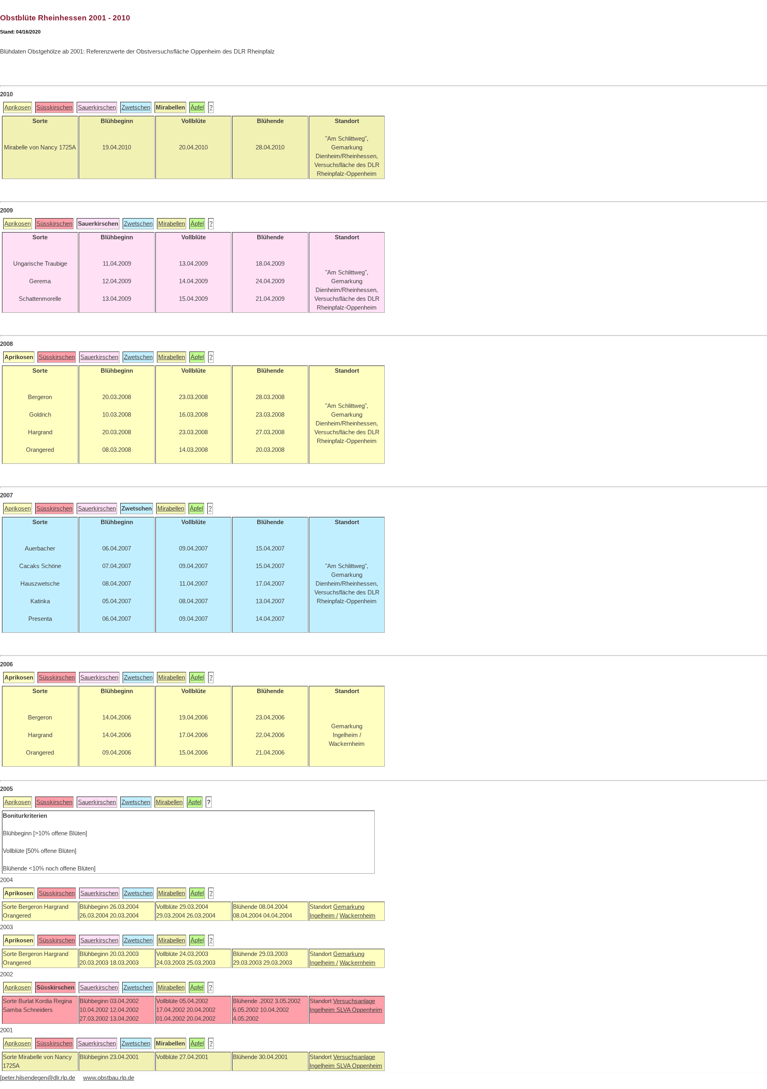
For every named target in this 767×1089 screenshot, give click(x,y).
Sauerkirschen (97, 107)
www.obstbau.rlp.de (108, 1078)
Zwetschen (135, 107)
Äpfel (197, 107)
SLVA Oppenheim (359, 1010)
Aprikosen (17, 107)
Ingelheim (323, 1010)
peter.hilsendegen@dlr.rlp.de (38, 1078)
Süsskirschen (54, 107)
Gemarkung (348, 907)
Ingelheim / (324, 915)
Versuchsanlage (354, 1001)
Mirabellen (171, 224)
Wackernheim (358, 915)
